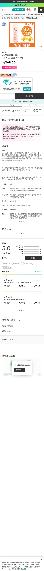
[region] (22, 564)
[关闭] (41, 559)
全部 (3, 271)
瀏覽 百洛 (7, 331)
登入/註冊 (18, 370)
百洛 (4, 52)
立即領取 (27, 89)
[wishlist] (17, 58)
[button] (41, 10)
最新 (7, 271)
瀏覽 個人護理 (9, 320)
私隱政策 (23, 569)
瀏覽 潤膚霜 (8, 326)
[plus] (11, 96)
